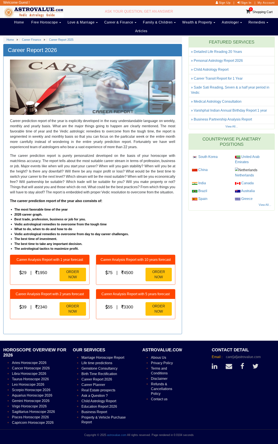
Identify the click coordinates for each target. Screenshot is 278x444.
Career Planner (93, 385)
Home (19, 22)
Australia (247, 191)
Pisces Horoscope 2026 (30, 417)
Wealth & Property (197, 22)
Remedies (257, 22)
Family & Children (158, 22)
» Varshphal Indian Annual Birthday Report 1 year (229, 110)
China (202, 170)
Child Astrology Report (98, 401)
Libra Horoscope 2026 (29, 373)
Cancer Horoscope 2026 (31, 368)
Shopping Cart (262, 12)
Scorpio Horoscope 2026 (31, 390)
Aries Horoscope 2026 (29, 363)
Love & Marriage (82, 22)
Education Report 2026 (99, 406)
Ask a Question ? (94, 395)
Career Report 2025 (61, 39)
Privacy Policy (162, 363)
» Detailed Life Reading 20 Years (216, 52)
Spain (202, 199)
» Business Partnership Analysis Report (221, 119)
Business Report (94, 412)
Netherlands (244, 175)
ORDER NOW (72, 274)
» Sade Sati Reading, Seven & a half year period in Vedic (230, 89)
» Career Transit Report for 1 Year (217, 78)
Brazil (202, 191)
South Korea (207, 157)
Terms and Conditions (159, 371)
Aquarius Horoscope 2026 (32, 395)
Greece (246, 199)
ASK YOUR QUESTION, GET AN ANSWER (139, 11)
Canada (247, 183)
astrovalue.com (116, 435)
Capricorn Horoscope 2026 (33, 422)
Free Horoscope (45, 22)
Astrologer (231, 22)
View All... (231, 126)
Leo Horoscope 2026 (28, 384)
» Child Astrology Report (209, 69)
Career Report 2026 (96, 379)
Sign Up (225, 2)
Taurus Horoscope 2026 (30, 379)
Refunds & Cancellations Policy (161, 388)
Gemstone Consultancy (99, 368)
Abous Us (158, 357)
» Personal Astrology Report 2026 (217, 60)
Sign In (246, 2)
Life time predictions (96, 363)
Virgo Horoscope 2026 (29, 406)
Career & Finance (119, 22)
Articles (141, 31)
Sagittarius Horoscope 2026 (33, 412)
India (201, 183)
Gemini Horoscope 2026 (31, 401)
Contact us (159, 399)
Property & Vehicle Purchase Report (103, 420)
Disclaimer (159, 378)
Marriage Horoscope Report (102, 357)
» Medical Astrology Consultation (216, 101)
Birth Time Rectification (99, 374)
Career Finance (31, 39)
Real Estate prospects (98, 390)
